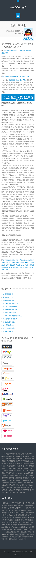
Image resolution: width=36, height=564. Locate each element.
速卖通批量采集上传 (9, 322)
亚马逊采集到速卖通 (9, 312)
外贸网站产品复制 (8, 297)
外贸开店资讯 (19, 33)
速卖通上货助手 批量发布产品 (12, 316)
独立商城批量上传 (8, 325)
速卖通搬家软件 (8, 294)
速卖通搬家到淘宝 (8, 300)
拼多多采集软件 (8, 331)
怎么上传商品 (19, 50)
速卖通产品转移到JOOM (10, 303)
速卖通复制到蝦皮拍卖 (10, 306)
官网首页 (17, 31)
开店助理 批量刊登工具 (10, 319)
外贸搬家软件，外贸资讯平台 (17, 80)
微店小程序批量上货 (9, 328)
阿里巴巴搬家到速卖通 (10, 309)
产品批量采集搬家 (9, 50)
